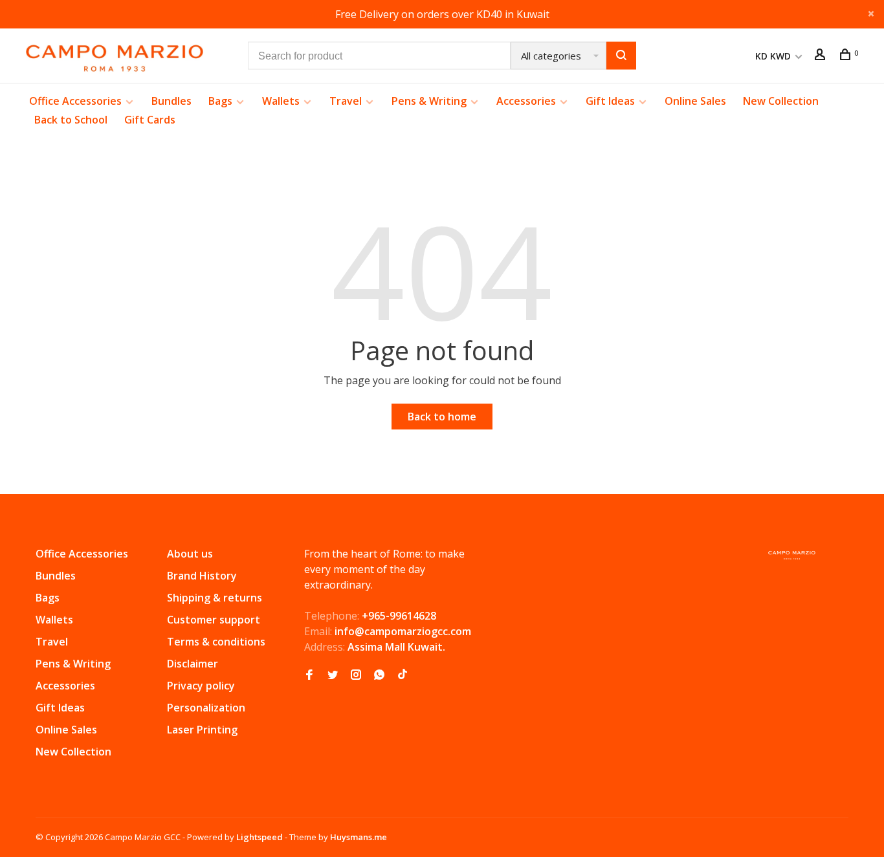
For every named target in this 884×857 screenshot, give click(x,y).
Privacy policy (201, 685)
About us (190, 554)
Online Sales (695, 101)
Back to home (442, 416)
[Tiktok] (402, 675)
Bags (220, 101)
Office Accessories (75, 101)
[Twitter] (332, 675)
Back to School (70, 120)
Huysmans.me (358, 837)
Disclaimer (192, 663)
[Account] (821, 56)
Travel (345, 101)
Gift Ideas (610, 101)
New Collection (781, 101)
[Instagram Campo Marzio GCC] (356, 675)
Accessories (526, 101)
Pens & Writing (429, 101)
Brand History (202, 576)
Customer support (213, 620)
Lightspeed (259, 837)
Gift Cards (149, 120)
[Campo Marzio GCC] (792, 555)
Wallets (281, 101)
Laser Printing (202, 729)
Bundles (171, 101)
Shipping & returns (214, 598)
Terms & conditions (216, 642)
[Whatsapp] (379, 675)
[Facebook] (309, 675)
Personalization (206, 707)
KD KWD (774, 56)
